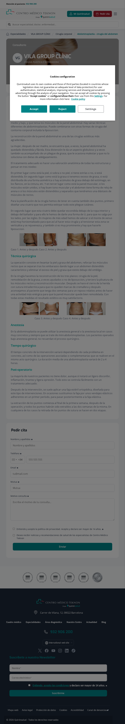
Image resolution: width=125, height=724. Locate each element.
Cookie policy (78, 98)
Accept (34, 109)
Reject (62, 109)
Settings (90, 109)
